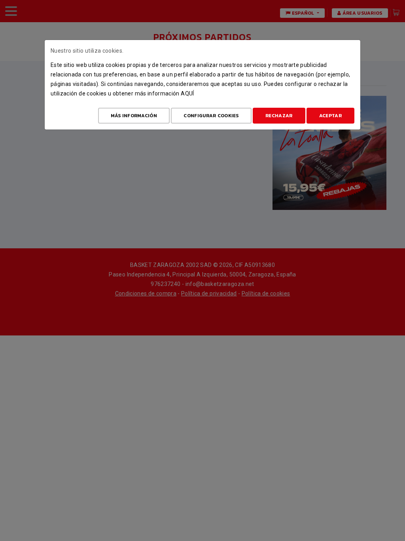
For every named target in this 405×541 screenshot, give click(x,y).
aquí (187, 93)
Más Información (134, 115)
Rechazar (278, 115)
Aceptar (330, 115)
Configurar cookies (211, 115)
